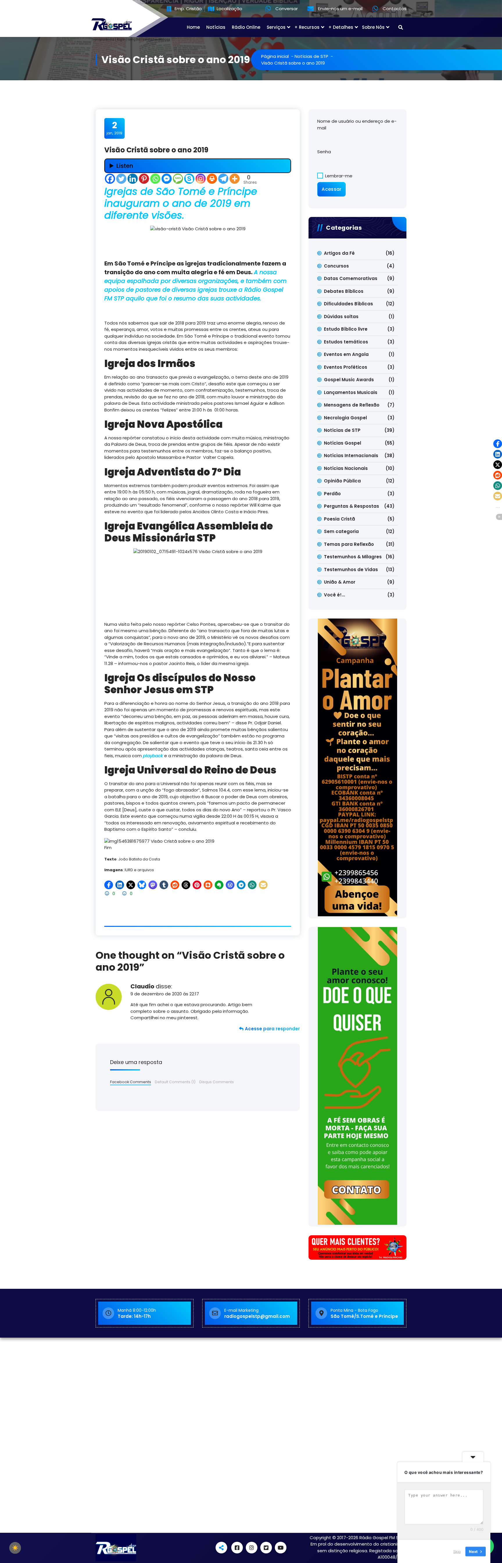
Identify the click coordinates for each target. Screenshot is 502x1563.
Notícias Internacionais (351, 455)
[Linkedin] (133, 179)
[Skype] (189, 179)
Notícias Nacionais (346, 468)
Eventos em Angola (346, 354)
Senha (324, 152)
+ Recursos (307, 27)
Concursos (336, 266)
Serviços (276, 27)
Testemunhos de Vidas (351, 569)
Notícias (215, 27)
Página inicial (275, 56)
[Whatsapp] (155, 179)
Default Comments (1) (175, 1081)
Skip (457, 1551)
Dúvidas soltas (341, 316)
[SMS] (178, 179)
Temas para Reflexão (349, 544)
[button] (108, 885)
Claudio (142, 986)
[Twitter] (121, 179)
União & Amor (339, 582)
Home (193, 27)
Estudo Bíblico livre (345, 329)
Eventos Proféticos (345, 367)
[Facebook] (110, 179)
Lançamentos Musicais (350, 392)
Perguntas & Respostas (351, 506)
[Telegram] (223, 179)
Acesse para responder (272, 1029)
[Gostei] (107, 893)
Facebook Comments (130, 1081)
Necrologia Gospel (345, 418)
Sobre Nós (373, 27)
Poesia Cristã (339, 519)
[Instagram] (201, 179)
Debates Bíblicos (343, 291)
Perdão (332, 494)
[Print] (212, 179)
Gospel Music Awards (349, 380)
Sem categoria (341, 531)
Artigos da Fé (339, 253)
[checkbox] (15, 1548)
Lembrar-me (338, 176)
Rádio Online (246, 27)
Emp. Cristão (187, 9)
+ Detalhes (340, 27)
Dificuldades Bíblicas (348, 304)
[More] (235, 179)
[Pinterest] (144, 179)
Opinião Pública (342, 481)
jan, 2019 (114, 128)
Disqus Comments (216, 1081)
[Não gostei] (125, 893)
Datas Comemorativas (350, 278)
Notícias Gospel (342, 443)
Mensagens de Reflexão (351, 405)
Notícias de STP (311, 56)
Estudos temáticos (346, 342)
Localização (229, 9)
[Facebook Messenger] (167, 179)
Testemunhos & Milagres (353, 557)
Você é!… (334, 595)
